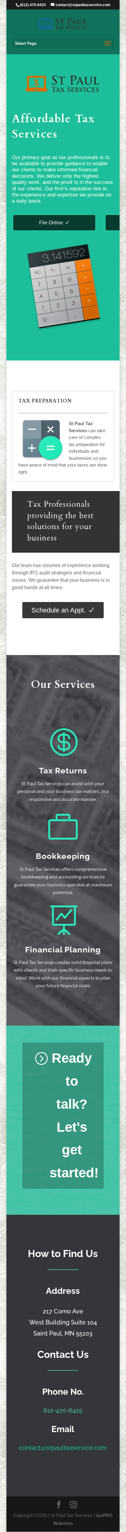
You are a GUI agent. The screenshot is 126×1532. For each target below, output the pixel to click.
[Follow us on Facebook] (58, 1505)
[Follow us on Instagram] (73, 1505)
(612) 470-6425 (33, 5)
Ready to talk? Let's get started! (74, 1115)
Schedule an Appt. (58, 610)
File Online (51, 222)
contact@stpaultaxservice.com (63, 1447)
